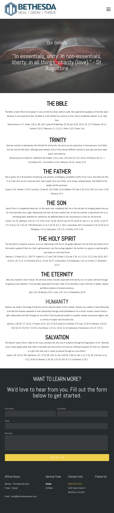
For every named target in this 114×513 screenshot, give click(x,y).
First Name (9, 408)
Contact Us (57, 457)
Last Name (61, 408)
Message (8, 433)
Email (7, 421)
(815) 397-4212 (75, 483)
